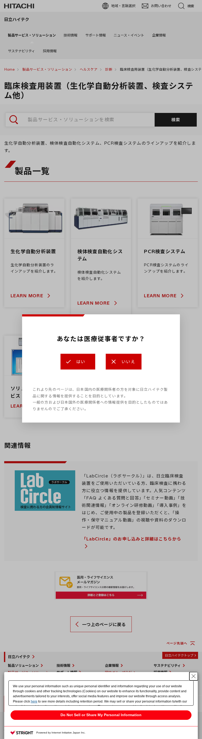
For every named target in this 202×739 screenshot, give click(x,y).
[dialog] (101, 368)
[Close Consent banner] (193, 676)
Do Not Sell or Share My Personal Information (101, 715)
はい (80, 361)
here (34, 701)
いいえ (128, 361)
